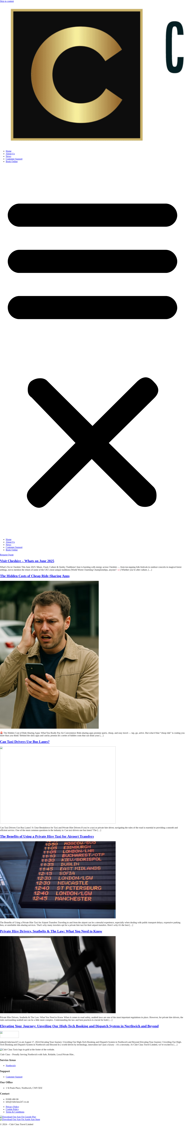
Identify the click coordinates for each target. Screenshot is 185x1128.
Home (8, 151)
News (8, 156)
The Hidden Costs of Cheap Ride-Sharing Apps (35, 576)
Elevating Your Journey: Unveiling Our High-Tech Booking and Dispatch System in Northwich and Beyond (79, 1026)
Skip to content (7, 1)
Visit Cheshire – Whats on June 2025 (27, 561)
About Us (10, 153)
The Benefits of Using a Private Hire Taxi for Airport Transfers (47, 836)
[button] (92, 350)
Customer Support (14, 159)
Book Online (12, 161)
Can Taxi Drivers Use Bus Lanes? (25, 742)
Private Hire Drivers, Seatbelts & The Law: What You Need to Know (51, 931)
